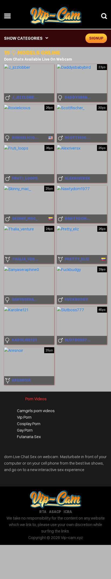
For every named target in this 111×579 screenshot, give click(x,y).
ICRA (68, 511)
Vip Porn (24, 417)
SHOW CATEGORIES (23, 38)
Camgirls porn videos (36, 410)
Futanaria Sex (29, 436)
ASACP (55, 511)
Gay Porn (25, 430)
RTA (42, 511)
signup (96, 38)
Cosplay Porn (28, 423)
